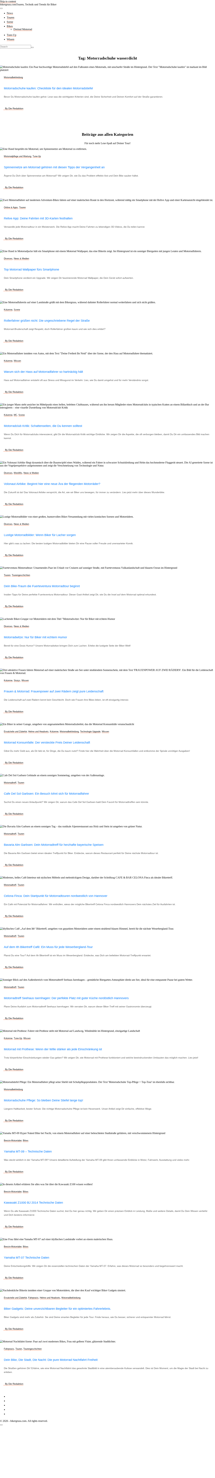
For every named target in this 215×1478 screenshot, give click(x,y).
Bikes (10, 26)
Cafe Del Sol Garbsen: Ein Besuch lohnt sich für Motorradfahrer (46, 793)
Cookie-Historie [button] (15, 1409)
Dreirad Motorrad (22, 29)
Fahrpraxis (33, 1297)
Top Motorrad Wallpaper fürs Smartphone (31, 269)
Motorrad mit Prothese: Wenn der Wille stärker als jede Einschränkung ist (53, 1049)
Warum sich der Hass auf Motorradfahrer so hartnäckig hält (43, 371)
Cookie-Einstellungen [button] (18, 1405)
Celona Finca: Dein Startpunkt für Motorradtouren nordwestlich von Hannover (55, 896)
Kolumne (8, 309)
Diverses (8, 258)
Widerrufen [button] (13, 1413)
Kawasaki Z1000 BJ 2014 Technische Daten (33, 1202)
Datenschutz (13, 1400)
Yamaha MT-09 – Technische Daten (28, 1151)
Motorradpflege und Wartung (17, 156)
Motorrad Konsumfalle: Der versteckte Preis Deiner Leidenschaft (47, 742)
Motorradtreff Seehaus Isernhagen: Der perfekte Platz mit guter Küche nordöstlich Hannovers (66, 998)
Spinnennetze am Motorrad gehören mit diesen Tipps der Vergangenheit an (54, 167)
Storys (17, 680)
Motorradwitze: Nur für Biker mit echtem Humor (35, 637)
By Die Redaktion (14, 108)
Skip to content (8, 1)
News (10, 13)
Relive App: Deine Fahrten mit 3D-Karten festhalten (38, 218)
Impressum (12, 1396)
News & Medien (21, 258)
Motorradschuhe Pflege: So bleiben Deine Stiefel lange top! (43, 1100)
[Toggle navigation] (1, 8)
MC (15, 415)
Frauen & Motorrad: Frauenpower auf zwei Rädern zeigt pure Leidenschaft (53, 691)
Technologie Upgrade (90, 731)
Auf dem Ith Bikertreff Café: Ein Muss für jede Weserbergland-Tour (48, 947)
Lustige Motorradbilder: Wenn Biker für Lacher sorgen (40, 535)
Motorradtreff (10, 782)
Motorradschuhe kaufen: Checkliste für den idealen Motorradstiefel (48, 88)
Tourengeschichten (21, 575)
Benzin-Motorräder (13, 1140)
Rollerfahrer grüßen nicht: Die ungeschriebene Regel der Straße (47, 320)
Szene (10, 21)
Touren (10, 17)
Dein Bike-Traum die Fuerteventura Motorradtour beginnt (42, 586)
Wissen (10, 39)
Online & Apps (11, 207)
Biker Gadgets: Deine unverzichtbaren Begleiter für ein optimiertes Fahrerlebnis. (57, 1308)
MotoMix (18, 473)
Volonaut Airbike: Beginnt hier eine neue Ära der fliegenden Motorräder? (52, 484)
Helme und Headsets (38, 731)
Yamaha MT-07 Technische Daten (26, 1257)
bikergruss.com (8, 4)
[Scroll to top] (1, 1424)
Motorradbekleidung (13, 77)
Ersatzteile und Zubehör (15, 731)
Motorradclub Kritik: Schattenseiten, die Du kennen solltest (43, 426)
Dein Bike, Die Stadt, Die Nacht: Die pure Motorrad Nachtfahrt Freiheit (51, 1360)
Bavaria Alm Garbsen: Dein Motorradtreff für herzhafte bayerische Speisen (53, 844)
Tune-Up (11, 35)
